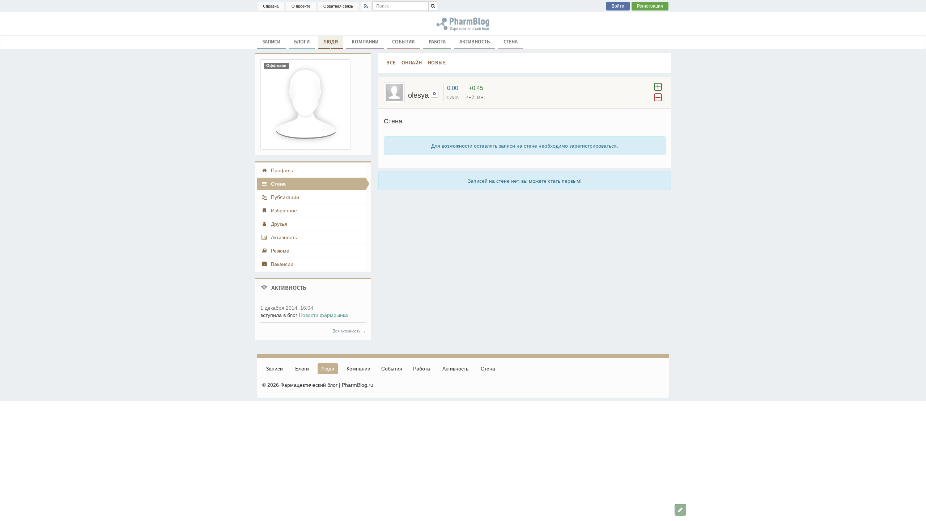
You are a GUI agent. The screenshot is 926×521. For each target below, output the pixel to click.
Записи (271, 42)
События (403, 42)
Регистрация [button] (650, 6)
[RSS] (366, 6)
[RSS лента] (434, 94)
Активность (474, 42)
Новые (437, 63)
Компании (365, 42)
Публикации (284, 197)
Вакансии (281, 264)
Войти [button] (618, 6)
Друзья (278, 224)
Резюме (279, 251)
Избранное (283, 210)
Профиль (281, 170)
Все (391, 63)
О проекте (301, 6)
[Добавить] (680, 510)
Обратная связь (338, 6)
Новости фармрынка (323, 315)
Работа (437, 42)
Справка (271, 6)
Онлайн (412, 63)
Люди (330, 42)
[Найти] (432, 6)
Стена (511, 42)
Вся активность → (349, 331)
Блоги (302, 42)
